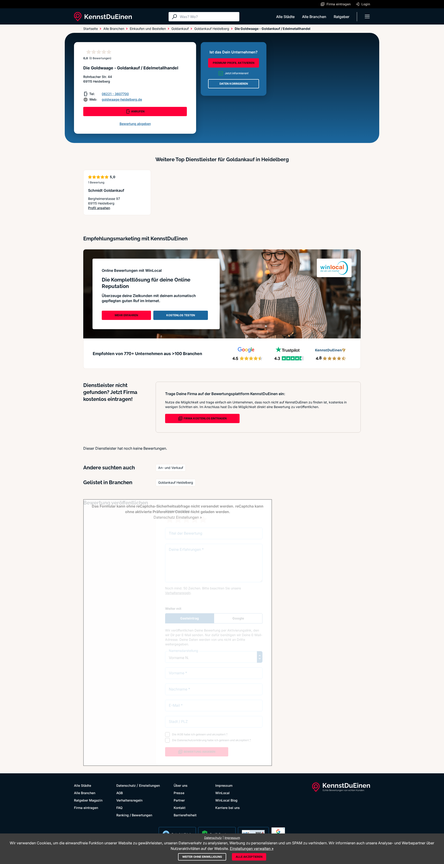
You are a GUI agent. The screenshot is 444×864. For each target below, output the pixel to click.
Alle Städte (285, 16)
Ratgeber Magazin (88, 800)
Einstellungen (149, 785)
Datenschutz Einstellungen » (178, 517)
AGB (119, 793)
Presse (179, 793)
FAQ (119, 808)
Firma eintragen (86, 808)
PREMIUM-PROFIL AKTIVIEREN (233, 63)
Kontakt (179, 808)
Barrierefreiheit (185, 815)
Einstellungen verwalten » (252, 848)
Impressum (223, 785)
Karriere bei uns (227, 808)
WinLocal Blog (226, 800)
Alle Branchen (314, 16)
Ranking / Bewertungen (134, 815)
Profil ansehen (104, 208)
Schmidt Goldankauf (106, 190)
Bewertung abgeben (135, 124)
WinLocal (222, 793)
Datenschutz (126, 785)
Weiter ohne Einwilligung (202, 856)
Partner (179, 800)
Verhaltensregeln (129, 800)
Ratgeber (341, 16)
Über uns (181, 785)
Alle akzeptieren (249, 856)
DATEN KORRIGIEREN (233, 83)
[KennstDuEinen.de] (103, 16)
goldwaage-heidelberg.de (122, 99)
